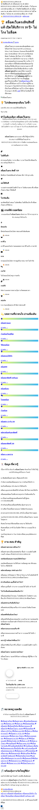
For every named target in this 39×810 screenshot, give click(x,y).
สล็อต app (19, 723)
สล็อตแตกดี (28, 758)
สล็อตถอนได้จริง (28, 793)
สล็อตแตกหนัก (15, 753)
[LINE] (1, 806)
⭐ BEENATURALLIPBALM (11, 16)
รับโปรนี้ (13, 696)
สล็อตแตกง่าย (21, 751)
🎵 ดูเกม (16, 42)
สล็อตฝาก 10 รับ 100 (17, 733)
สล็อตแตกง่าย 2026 (11, 738)
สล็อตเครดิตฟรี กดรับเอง (22, 796)
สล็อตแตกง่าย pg (16, 761)
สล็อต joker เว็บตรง (17, 736)
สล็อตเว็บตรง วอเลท (16, 728)
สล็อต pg (29, 731)
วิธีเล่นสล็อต (29, 728)
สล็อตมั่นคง (18, 793)
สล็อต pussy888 (19, 731)
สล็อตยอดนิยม (29, 723)
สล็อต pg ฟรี (24, 738)
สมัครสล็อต (26, 753)
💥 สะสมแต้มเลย (7, 42)
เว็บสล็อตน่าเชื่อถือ (31, 746)
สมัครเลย (26, 16)
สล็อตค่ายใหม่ (7, 721)
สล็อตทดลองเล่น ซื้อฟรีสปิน (11, 748)
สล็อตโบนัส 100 (13, 741)
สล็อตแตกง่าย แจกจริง (14, 758)
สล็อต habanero (25, 726)
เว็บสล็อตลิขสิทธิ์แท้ (16, 746)
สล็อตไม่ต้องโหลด (23, 756)
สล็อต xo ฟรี (25, 741)
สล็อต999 (10, 793)
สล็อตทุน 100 (9, 723)
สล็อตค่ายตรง (19, 721)
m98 (18, 91)
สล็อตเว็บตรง (25, 81)
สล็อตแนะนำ (28, 761)
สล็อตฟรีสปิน (13, 726)
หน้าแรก (4, 793)
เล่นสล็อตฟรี (12, 743)
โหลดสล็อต (32, 751)
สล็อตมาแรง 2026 (14, 763)
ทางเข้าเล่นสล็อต (29, 748)
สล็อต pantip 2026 (24, 743)
